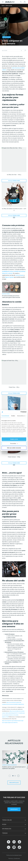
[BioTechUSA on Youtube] (19, 841)
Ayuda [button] (4, 824)
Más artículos (14, 782)
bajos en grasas (9, 277)
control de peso (19, 275)
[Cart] (24, 1)
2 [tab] (15, 775)
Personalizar (13, 443)
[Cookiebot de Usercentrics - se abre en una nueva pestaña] (20, 412)
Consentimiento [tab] (5, 415)
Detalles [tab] (13, 415)
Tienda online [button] (7, 820)
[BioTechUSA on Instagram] (14, 841)
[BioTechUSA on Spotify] (8, 847)
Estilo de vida (9, 5)
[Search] (21, 1)
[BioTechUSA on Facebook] (8, 841)
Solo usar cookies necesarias (14, 447)
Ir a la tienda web (14, 180)
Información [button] (6, 829)
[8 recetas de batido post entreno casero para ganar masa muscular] (11, 287)
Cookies (20, 855)
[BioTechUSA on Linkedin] (14, 847)
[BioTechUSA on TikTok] (19, 847)
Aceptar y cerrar (14, 439)
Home (3, 5)
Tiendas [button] (4, 833)
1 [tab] (12, 775)
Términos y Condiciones (14, 858)
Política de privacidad (11, 855)
